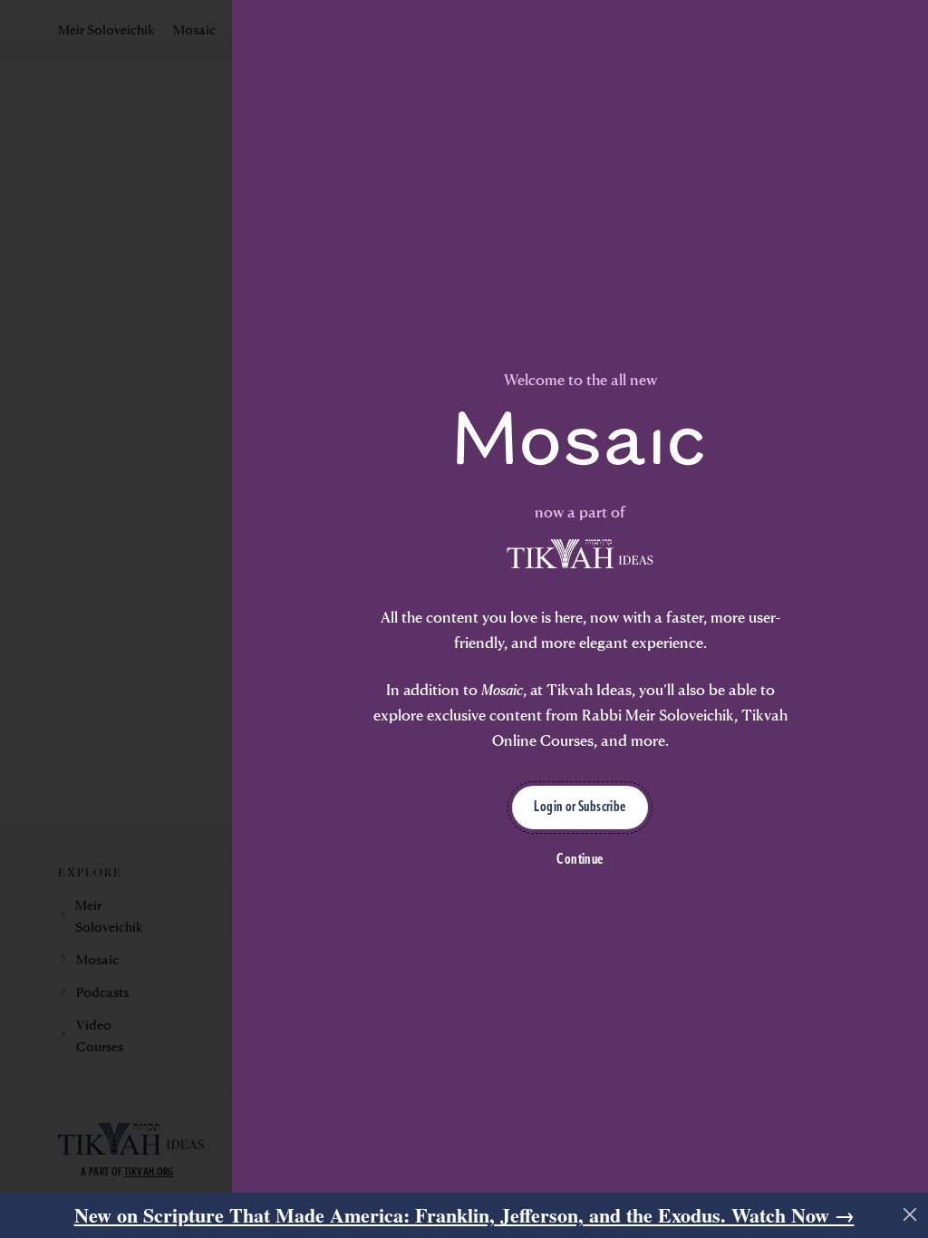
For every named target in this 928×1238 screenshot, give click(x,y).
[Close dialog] (887, 420)
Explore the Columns (240, 825)
